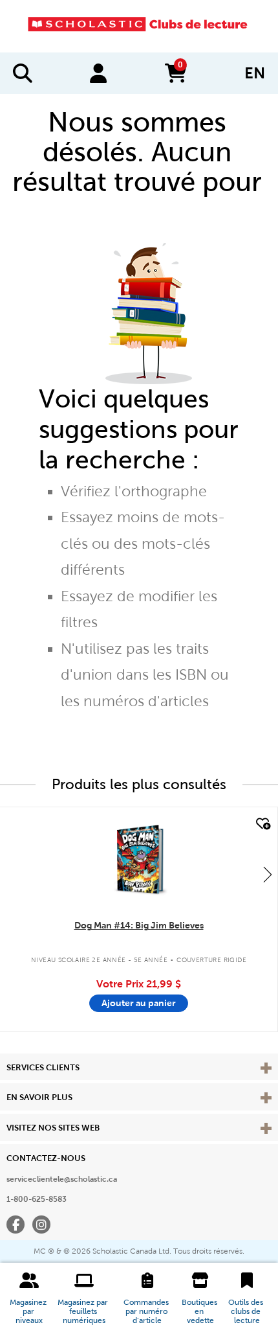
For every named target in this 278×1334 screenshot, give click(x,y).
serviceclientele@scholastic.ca (61, 1179)
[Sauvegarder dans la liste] (262, 824)
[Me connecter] (98, 73)
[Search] (22, 73)
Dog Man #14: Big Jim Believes (139, 925)
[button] (29, 1298)
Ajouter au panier (139, 1003)
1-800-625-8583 (36, 1199)
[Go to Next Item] (268, 874)
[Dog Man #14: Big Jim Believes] (138, 859)
